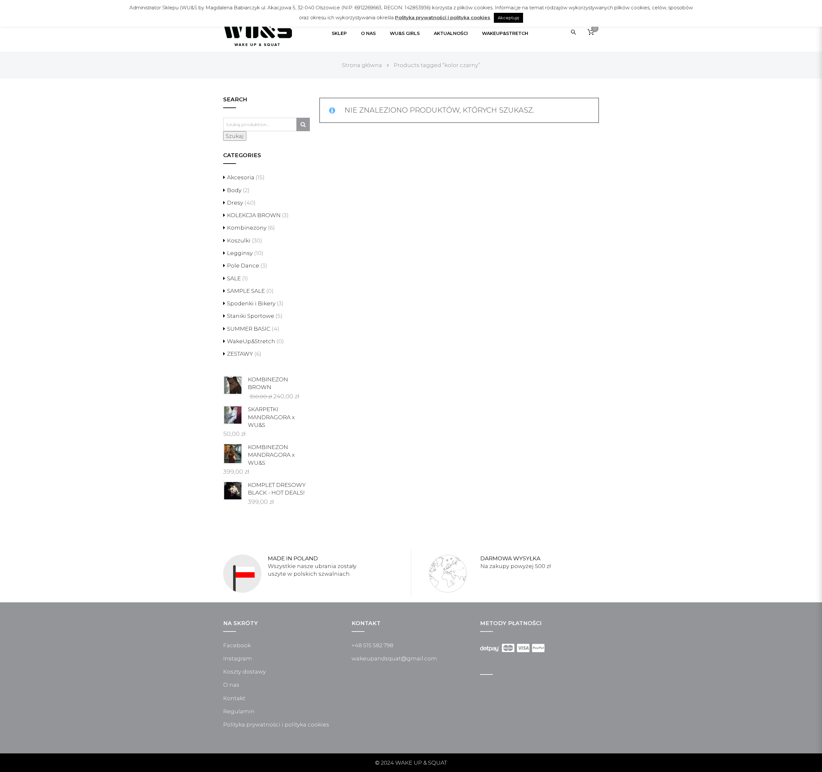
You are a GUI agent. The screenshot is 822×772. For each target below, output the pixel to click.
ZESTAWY (240, 354)
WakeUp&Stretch (251, 341)
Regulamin (239, 711)
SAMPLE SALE (246, 291)
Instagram (237, 658)
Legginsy (240, 253)
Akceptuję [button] (508, 17)
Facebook (237, 645)
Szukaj (235, 136)
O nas (231, 685)
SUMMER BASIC (248, 329)
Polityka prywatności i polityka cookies (276, 724)
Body (234, 190)
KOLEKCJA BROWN (254, 215)
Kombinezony (247, 228)
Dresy (235, 202)
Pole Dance (243, 265)
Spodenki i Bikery (251, 303)
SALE (234, 278)
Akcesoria (240, 177)
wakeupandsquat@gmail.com (394, 658)
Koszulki (238, 240)
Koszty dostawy (244, 671)
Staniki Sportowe (250, 316)
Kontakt (234, 698)
